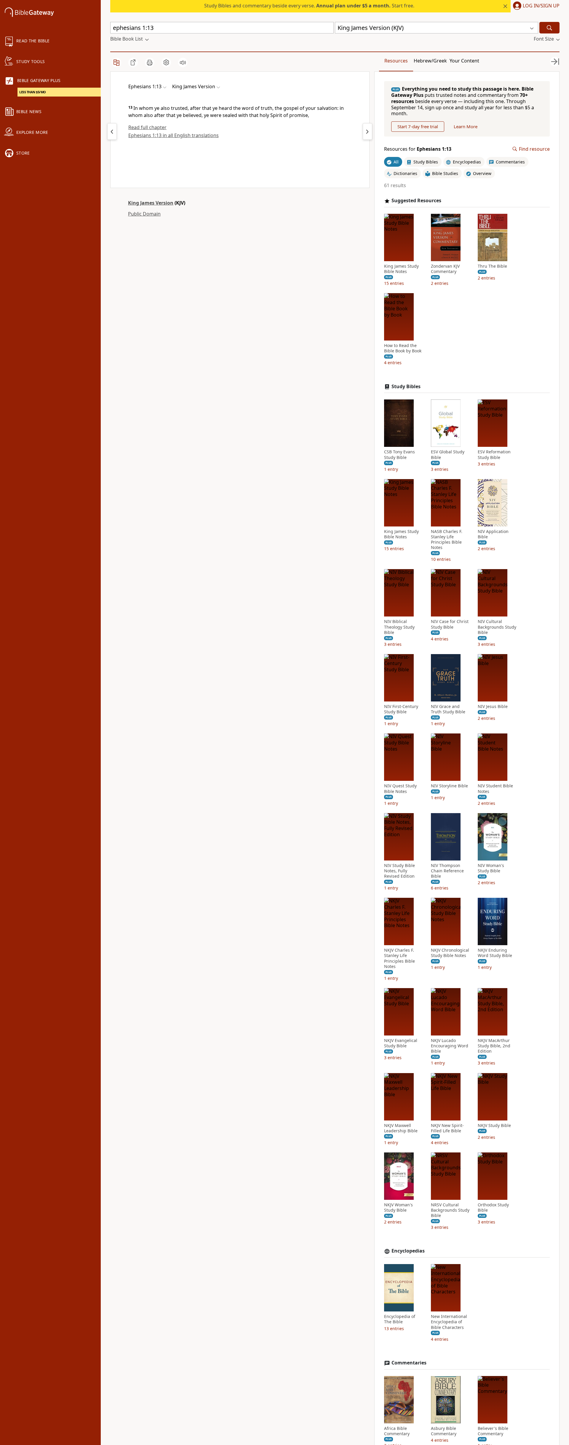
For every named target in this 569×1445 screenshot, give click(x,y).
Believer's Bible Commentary (493, 1431)
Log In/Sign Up (541, 6)
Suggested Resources (416, 201)
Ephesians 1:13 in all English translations (173, 135)
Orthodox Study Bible (493, 1207)
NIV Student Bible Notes (495, 788)
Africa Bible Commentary (397, 1431)
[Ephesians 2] (367, 131)
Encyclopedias (408, 1251)
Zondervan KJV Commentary (445, 269)
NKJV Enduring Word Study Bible (495, 953)
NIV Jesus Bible (493, 706)
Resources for (417, 149)
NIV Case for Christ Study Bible (450, 624)
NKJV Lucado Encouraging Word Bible (449, 1046)
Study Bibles (406, 386)
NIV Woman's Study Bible (491, 868)
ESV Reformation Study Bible (494, 454)
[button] (535, 6)
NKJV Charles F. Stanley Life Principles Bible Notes (399, 958)
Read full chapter (147, 127)
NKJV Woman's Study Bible (398, 1207)
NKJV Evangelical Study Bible (400, 1043)
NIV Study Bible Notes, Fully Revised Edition (399, 871)
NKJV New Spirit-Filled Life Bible (447, 1128)
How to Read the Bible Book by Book (402, 348)
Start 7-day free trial (417, 126)
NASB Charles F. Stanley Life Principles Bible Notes (446, 539)
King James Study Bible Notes (401, 269)
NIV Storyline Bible (449, 786)
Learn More (465, 126)
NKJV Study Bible (494, 1125)
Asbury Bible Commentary (443, 1431)
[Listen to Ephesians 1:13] (183, 62)
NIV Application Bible (493, 534)
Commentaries (408, 1363)
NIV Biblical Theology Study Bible (399, 627)
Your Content (464, 60)
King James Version (150, 203)
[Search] (549, 27)
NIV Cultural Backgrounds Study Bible (497, 627)
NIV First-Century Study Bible (401, 709)
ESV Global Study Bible (447, 454)
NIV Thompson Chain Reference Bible (447, 871)
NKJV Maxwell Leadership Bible (401, 1128)
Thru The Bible (492, 266)
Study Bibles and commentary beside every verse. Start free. (309, 5)
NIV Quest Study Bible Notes (400, 788)
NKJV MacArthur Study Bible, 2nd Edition (494, 1046)
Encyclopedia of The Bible (399, 1319)
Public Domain (144, 214)
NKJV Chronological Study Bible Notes (450, 953)
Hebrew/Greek (430, 60)
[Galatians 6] (112, 131)
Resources (396, 60)
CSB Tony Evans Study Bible (399, 454)
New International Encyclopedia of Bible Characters (449, 1322)
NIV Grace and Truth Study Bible (448, 709)
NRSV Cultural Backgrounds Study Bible (450, 1210)
